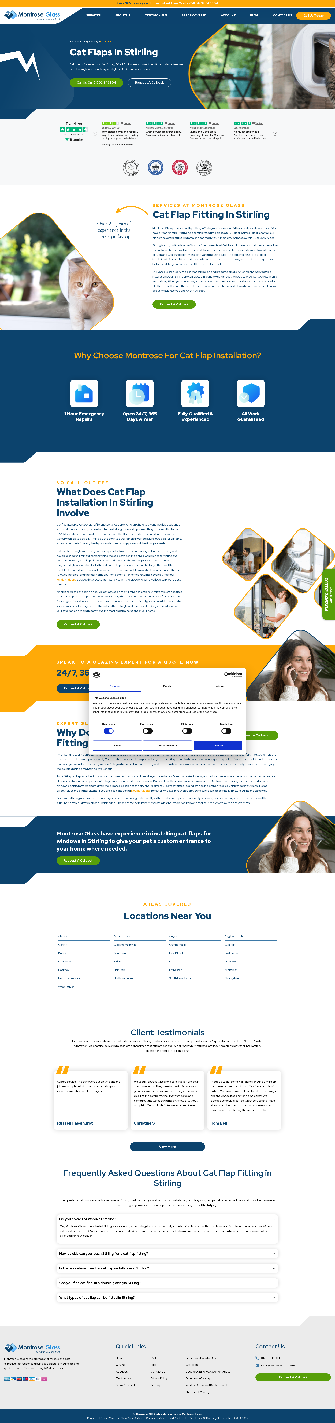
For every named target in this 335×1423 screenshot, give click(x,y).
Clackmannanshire (125, 945)
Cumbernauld (178, 945)
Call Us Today (313, 16)
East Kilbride (176, 953)
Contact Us (282, 15)
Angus (173, 936)
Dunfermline (121, 953)
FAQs (154, 1358)
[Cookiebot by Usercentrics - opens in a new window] (227, 675)
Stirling (94, 41)
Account (228, 15)
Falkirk (117, 961)
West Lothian (66, 987)
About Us (122, 15)
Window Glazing (67, 579)
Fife (171, 961)
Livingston (175, 970)
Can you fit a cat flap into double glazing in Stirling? (100, 1283)
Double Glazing (141, 791)
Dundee (63, 953)
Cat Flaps (192, 1365)
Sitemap (156, 1385)
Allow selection (167, 745)
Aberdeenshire (123, 936)
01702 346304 (270, 1358)
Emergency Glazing (198, 1378)
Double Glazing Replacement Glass (208, 1371)
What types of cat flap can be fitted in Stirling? (97, 1297)
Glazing (83, 41)
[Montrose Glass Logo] (32, 15)
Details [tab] (167, 686)
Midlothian (231, 970)
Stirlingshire (232, 978)
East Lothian (232, 953)
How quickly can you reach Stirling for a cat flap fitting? (103, 1253)
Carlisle (62, 945)
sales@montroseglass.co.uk (278, 1365)
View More (167, 1146)
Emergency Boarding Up (201, 1358)
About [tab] (220, 686)
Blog (254, 15)
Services (93, 15)
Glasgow (230, 961)
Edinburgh (64, 961)
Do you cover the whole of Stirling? (87, 1219)
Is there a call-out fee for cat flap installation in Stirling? (104, 1268)
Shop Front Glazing (197, 1392)
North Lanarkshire (69, 978)
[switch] (148, 731)
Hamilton (119, 970)
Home (73, 41)
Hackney (63, 970)
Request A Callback (149, 83)
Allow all (218, 745)
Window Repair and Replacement (206, 1385)
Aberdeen (64, 936)
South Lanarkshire (180, 978)
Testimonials (156, 15)
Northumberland (124, 978)
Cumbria (230, 945)
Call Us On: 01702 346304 (96, 83)
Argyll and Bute (234, 936)
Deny (117, 745)
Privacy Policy (159, 1378)
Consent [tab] (115, 686)
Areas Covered (194, 15)
